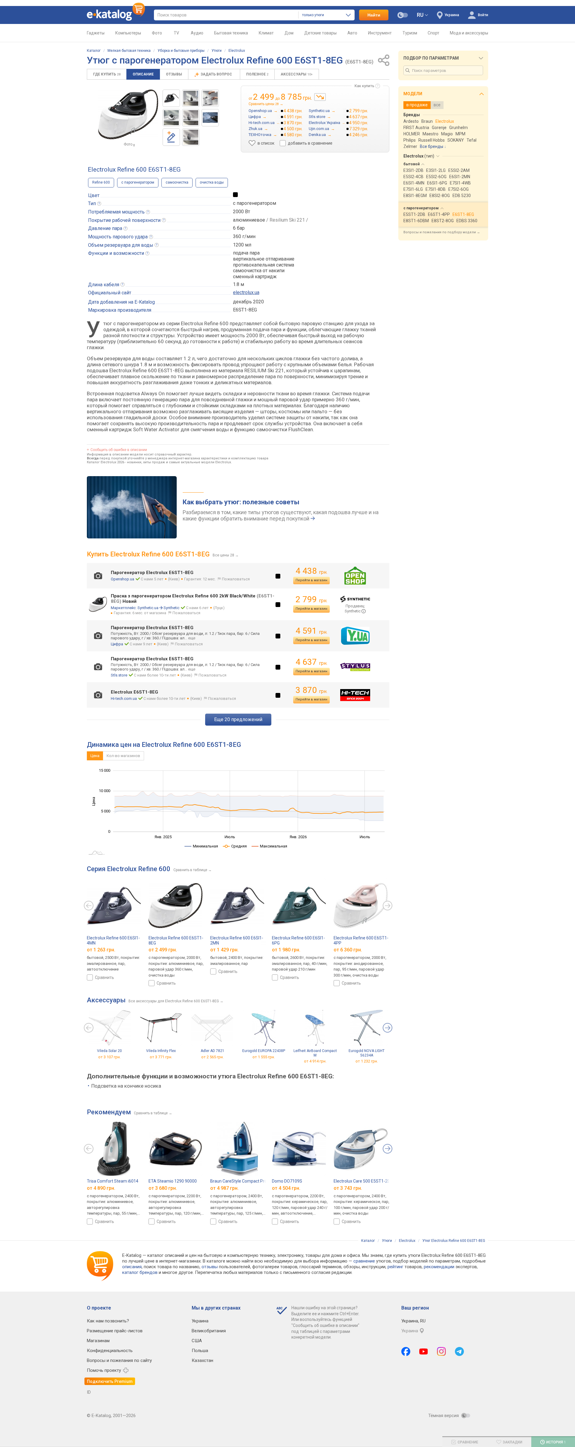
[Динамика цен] (320, 97)
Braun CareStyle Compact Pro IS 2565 (246, 1181)
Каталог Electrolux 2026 (105, 462)
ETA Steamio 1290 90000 (173, 1181)
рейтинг (395, 1266)
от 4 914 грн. (315, 1061)
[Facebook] (405, 1351)
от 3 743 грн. (348, 1188)
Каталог (94, 51)
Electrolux (237, 51)
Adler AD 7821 (212, 1051)
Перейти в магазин (311, 580)
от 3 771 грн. (161, 1057)
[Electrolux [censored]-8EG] (171, 98)
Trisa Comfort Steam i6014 (112, 1181)
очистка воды (212, 182)
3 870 (311, 690)
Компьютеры (128, 33)
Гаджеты (96, 33)
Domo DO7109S (287, 1181)
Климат (266, 33)
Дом (289, 33)
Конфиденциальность (110, 1350)
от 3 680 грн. (163, 1188)
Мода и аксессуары (469, 33)
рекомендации (439, 1266)
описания (132, 1266)
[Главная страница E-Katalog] (116, 15)
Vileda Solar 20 (109, 1051)
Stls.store (119, 675)
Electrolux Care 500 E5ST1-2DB (363, 1181)
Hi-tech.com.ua (124, 698)
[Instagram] (441, 1351)
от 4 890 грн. (101, 1188)
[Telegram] (459, 1351)
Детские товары (320, 33)
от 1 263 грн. (101, 950)
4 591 (311, 631)
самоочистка (177, 182)
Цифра (117, 644)
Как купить (364, 86)
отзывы (210, 1266)
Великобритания (209, 1331)
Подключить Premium (110, 1381)
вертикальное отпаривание (263, 259)
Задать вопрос (217, 74)
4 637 (311, 662)
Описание (143, 74)
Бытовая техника (231, 33)
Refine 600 (101, 182)
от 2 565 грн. (212, 1057)
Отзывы (174, 74)
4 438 (311, 571)
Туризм (409, 33)
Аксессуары (297, 74)
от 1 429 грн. (224, 950)
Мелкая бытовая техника (129, 51)
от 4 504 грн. (286, 1188)
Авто (352, 33)
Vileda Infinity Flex (161, 1051)
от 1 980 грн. (286, 950)
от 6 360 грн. (348, 950)
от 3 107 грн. (109, 1057)
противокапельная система (263, 265)
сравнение (364, 1261)
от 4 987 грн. (224, 1188)
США (197, 1340)
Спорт (433, 33)
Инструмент (380, 33)
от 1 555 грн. (263, 1057)
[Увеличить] (128, 114)
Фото (157, 33)
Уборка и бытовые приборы (181, 51)
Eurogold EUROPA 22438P (263, 1051)
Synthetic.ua (147, 608)
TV (176, 33)
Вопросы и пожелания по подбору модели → (441, 232)
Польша (200, 1350)
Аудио (197, 33)
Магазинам (98, 1340)
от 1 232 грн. (366, 1061)
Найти (373, 15)
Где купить (106, 74)
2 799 (311, 599)
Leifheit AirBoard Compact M (315, 1053)
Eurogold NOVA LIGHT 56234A (367, 1053)
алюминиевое (249, 220)
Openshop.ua (122, 579)
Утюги (216, 51)
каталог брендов (140, 1272)
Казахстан (202, 1360)
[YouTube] (423, 1351)
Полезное (257, 74)
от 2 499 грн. (163, 950)
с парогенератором (137, 182)
